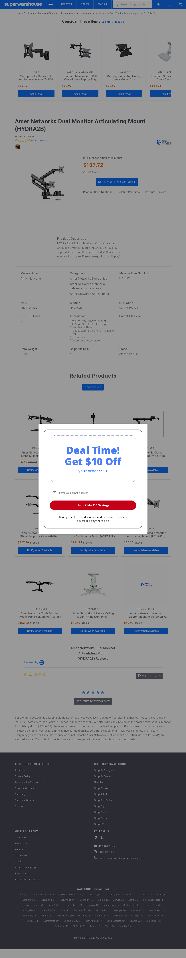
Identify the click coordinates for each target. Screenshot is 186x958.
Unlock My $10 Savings (93, 505)
